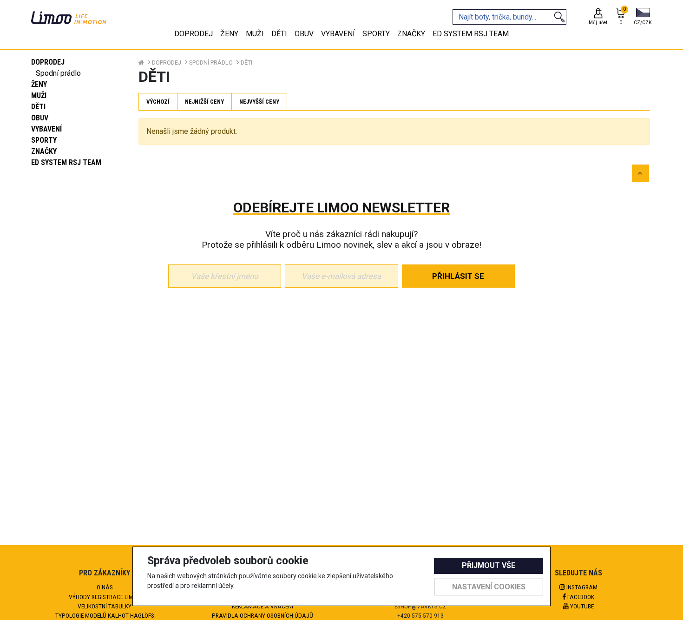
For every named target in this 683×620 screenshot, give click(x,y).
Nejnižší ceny (204, 101)
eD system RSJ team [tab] (471, 33)
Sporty (44, 140)
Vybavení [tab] (338, 33)
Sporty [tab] (376, 33)
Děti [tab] (279, 33)
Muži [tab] (255, 33)
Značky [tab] (411, 33)
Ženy (39, 84)
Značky (44, 151)
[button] (643, 17)
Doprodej (48, 62)
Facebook (580, 596)
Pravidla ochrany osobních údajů (262, 615)
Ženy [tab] (229, 33)
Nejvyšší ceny (259, 101)
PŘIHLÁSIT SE (458, 276)
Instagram (581, 587)
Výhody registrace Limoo (105, 596)
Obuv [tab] (304, 33)
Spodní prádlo (58, 73)
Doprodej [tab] (193, 33)
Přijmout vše (488, 565)
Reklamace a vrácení (262, 606)
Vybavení (46, 129)
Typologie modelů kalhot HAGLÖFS (104, 615)
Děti (38, 106)
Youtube (581, 606)
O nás (105, 587)
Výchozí (158, 101)
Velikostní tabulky (104, 606)
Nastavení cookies (488, 586)
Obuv (39, 117)
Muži (38, 95)
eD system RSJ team (66, 162)
